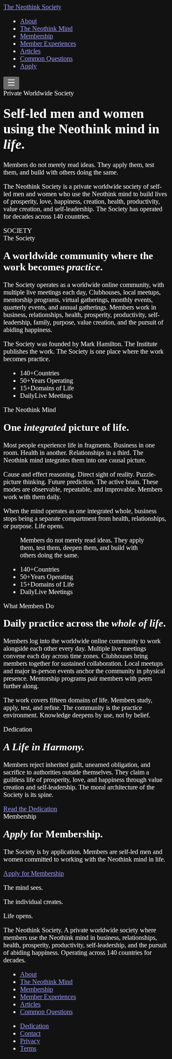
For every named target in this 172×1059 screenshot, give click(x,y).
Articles (30, 51)
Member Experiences (48, 43)
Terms (28, 1048)
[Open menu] (11, 83)
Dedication (34, 1025)
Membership (36, 36)
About (28, 21)
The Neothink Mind (46, 28)
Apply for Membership (33, 873)
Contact (30, 1033)
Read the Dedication (30, 808)
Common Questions (46, 58)
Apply (28, 66)
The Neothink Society (32, 6)
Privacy (30, 1040)
